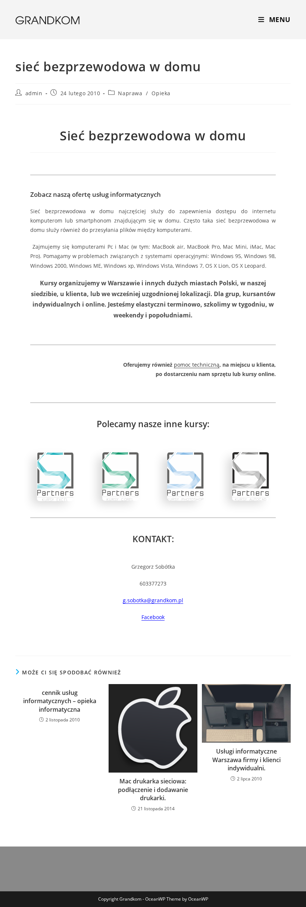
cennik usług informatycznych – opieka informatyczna (59, 701)
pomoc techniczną (196, 364)
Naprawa (130, 93)
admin (34, 93)
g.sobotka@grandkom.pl (153, 600)
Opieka (161, 93)
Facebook (153, 617)
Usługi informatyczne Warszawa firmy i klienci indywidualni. (246, 759)
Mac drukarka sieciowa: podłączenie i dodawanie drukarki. (153, 789)
